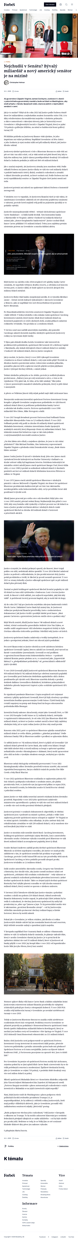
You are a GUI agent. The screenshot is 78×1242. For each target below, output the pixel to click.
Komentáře (44, 1183)
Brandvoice (44, 1197)
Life (41, 10)
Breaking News (45, 1194)
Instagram (54, 1237)
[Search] (66, 4)
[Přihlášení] (61, 4)
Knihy (60, 1186)
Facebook (42, 1237)
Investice (7, 10)
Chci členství (50, 4)
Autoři (61, 1180)
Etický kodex (26, 1225)
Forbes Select (63, 1189)
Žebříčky (54, 10)
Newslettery (44, 1192)
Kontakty (25, 1220)
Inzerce (24, 1214)
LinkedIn (63, 1237)
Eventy (24, 1208)
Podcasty (44, 1189)
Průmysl (14, 10)
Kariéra (24, 1217)
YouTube (71, 1237)
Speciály (62, 10)
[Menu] (72, 4)
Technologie (33, 10)
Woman (70, 10)
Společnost (23, 10)
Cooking (47, 10)
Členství (24, 1211)
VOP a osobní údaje (28, 1222)
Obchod (61, 1183)
